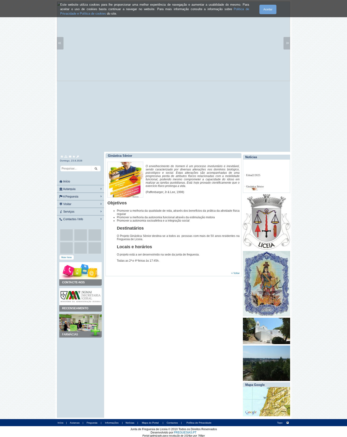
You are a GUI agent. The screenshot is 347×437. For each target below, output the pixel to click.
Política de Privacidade (199, 422)
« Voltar (235, 273)
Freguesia (92, 422)
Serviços (68, 211)
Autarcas (75, 422)
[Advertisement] (173, 116)
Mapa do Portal (150, 422)
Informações (111, 422)
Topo (280, 422)
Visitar (67, 204)
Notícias (130, 422)
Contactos (172, 422)
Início (66, 181)
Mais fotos (66, 257)
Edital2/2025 (253, 175)
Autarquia (69, 189)
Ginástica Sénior (255, 186)
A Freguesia (70, 196)
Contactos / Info (73, 219)
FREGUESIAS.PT (185, 432)
